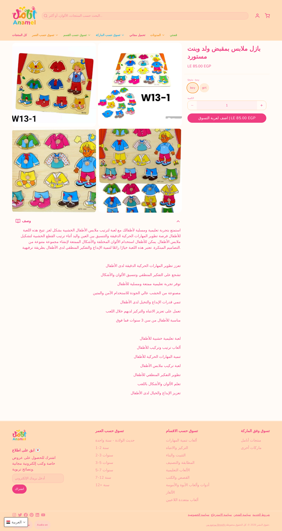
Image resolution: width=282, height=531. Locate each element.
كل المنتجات (19, 35)
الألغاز (170, 492)
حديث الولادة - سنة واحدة (115, 440)
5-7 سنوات (104, 470)
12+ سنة (102, 484)
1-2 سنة (102, 447)
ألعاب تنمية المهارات (181, 440)
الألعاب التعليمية (178, 470)
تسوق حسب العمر (43, 35)
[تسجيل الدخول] (256, 15)
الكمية (190, 98)
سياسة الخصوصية (198, 515)
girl (204, 88)
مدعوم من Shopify (216, 524)
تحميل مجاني (137, 35)
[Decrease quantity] (192, 105)
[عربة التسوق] (266, 15)
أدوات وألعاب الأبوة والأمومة (187, 484)
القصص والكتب (178, 477)
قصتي (173, 35)
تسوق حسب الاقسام (182, 430)
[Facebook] (26, 515)
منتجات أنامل (251, 440)
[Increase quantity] (261, 105)
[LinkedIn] (37, 515)
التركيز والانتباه (177, 447)
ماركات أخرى (251, 447)
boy (192, 88)
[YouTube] (43, 515)
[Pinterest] (32, 515)
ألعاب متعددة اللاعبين (182, 499)
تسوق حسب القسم (75, 35)
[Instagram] (14, 515)
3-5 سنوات (104, 462)
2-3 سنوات (104, 455)
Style (193, 80)
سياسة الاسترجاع (221, 515)
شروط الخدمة (261, 515)
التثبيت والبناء (176, 455)
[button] (226, 118)
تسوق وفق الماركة (255, 430)
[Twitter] (20, 515)
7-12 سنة (103, 477)
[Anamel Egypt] (24, 15)
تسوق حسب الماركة (108, 35)
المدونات (155, 35)
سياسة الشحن (242, 515)
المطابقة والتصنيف (180, 462)
